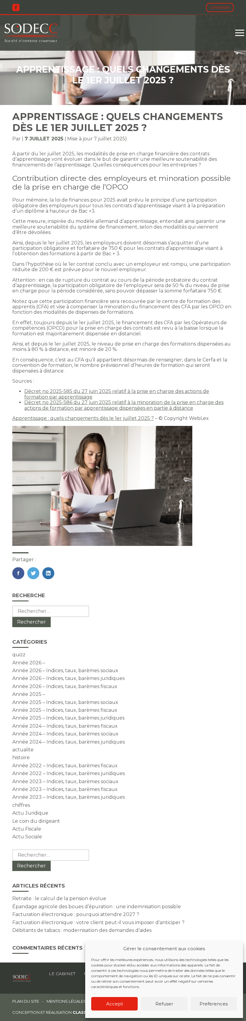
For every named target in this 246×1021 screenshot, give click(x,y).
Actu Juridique (30, 813)
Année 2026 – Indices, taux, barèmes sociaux (65, 670)
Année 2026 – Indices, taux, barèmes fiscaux (64, 686)
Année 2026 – (28, 663)
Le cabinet (62, 973)
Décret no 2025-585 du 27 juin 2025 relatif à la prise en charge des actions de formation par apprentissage (116, 394)
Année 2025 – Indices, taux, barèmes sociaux (65, 702)
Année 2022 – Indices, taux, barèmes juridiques (68, 773)
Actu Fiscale (26, 829)
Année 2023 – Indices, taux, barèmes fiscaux (65, 789)
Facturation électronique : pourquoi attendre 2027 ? (75, 914)
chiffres (21, 805)
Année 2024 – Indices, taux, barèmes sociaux (65, 734)
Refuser (164, 1004)
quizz (19, 654)
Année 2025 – (28, 694)
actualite (23, 750)
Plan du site (25, 1001)
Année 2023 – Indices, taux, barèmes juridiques (68, 797)
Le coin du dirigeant (36, 821)
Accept (114, 1004)
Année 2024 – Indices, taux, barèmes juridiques (68, 742)
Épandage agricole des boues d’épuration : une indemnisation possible (96, 906)
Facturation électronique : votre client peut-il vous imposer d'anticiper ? (98, 922)
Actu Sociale (27, 837)
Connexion (220, 7)
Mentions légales (66, 1001)
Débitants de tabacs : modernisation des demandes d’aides (82, 930)
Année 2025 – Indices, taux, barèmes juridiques (68, 718)
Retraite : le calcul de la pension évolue (59, 898)
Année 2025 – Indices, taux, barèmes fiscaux (64, 710)
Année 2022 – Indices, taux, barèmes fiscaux (65, 765)
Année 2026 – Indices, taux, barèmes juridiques (68, 678)
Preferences (214, 1004)
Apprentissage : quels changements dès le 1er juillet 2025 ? (83, 418)
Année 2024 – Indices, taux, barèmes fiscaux (65, 726)
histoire (21, 757)
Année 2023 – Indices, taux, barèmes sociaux (65, 781)
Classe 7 (83, 1012)
